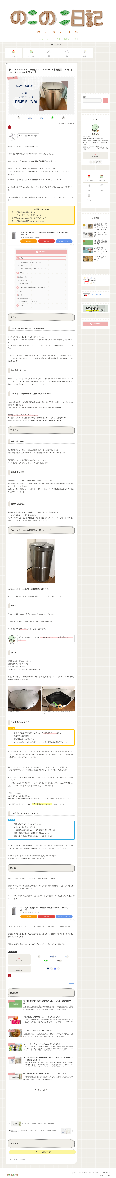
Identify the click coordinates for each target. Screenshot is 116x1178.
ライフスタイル (13, 951)
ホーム (75, 1172)
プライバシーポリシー (95, 1172)
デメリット (22, 272)
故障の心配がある (23, 283)
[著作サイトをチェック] (48, 968)
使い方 (20, 295)
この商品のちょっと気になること (27, 301)
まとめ (21, 305)
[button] (63, 117)
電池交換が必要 (22, 280)
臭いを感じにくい (23, 265)
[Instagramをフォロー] (54, 968)
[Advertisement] (41, 1103)
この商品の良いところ (24, 298)
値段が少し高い (22, 277)
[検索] (105, 100)
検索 (84, 97)
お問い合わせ (106, 1172)
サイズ (20, 292)
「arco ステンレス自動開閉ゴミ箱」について (32, 287)
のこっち (95, 134)
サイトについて (83, 1172)
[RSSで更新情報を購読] (58, 968)
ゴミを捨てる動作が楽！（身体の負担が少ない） (32, 268)
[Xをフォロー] (51, 968)
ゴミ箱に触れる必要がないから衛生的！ (29, 262)
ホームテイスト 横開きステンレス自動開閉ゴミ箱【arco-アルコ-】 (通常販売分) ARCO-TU (44, 233)
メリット (21, 258)
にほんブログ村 (95, 295)
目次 (40, 251)
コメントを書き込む (42, 1152)
